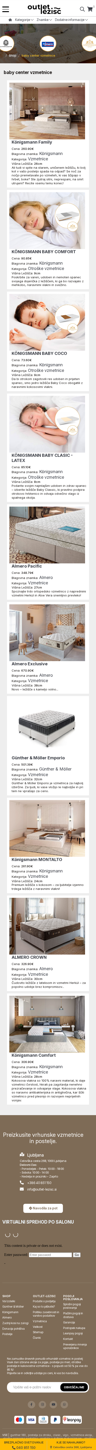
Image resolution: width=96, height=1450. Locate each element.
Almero (46, 577)
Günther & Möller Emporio (38, 757)
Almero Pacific (27, 566)
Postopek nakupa (74, 1328)
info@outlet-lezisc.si (42, 1189)
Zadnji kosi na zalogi (15, 1323)
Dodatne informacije (70, 20)
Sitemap (38, 1332)
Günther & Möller (55, 769)
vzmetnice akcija (81, 1435)
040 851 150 (25, 1448)
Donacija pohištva (13, 1328)
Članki (37, 1337)
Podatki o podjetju (44, 1301)
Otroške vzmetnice (46, 268)
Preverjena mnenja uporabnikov (75, 1346)
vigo (65, 1435)
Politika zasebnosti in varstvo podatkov (46, 1314)
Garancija (69, 1322)
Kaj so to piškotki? (44, 1306)
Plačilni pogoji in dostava (73, 1315)
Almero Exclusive (30, 663)
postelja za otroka (39, 1435)
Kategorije (23, 20)
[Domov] (44, 9)
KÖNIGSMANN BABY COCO (39, 353)
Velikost (38, 1327)
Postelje (7, 1334)
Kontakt (68, 1339)
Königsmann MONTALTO (37, 859)
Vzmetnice (38, 158)
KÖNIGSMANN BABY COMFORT (44, 251)
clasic (57, 1435)
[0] (90, 9)
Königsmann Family (32, 142)
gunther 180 (18, 1435)
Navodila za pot (45, 1208)
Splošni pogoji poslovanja (72, 1306)
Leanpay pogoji (72, 1333)
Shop (12, 55)
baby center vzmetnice (38, 55)
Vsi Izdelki (8, 1301)
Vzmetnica (40, 1321)
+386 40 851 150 (39, 1183)
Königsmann (51, 153)
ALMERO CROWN (29, 957)
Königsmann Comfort (34, 1055)
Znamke (43, 20)
